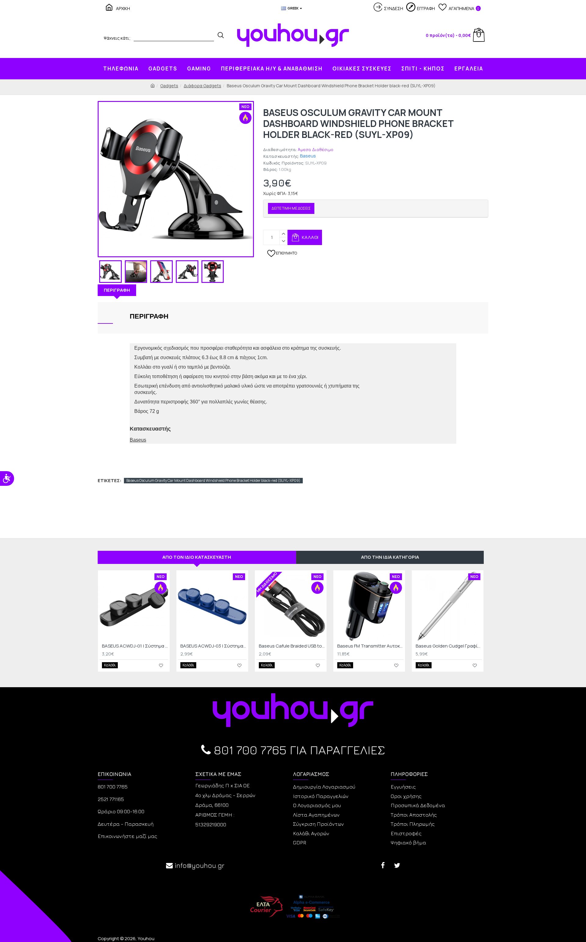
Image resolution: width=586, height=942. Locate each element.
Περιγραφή (117, 290)
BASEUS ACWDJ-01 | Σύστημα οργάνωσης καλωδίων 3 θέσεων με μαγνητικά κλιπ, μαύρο (135, 646)
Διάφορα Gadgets (202, 85)
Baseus (308, 156)
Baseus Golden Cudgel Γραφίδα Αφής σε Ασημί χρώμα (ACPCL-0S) (449, 646)
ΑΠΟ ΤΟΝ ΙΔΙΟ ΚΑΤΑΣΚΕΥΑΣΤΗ (196, 557)
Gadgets (169, 85)
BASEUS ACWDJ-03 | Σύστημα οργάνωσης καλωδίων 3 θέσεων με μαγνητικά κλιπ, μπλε (213, 646)
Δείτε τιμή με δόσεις (291, 208)
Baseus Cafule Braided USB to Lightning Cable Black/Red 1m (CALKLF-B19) (292, 646)
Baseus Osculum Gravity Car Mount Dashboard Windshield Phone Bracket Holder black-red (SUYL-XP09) (213, 480)
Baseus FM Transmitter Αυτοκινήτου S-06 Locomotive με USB (370, 646)
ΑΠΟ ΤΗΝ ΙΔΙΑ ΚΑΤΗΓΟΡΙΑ (390, 557)
